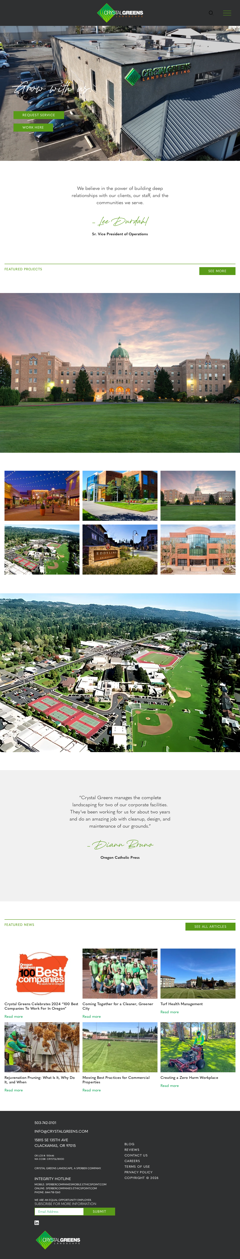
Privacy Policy (138, 1172)
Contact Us (136, 1155)
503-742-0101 (45, 1122)
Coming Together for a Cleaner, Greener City (117, 1006)
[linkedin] (38, 1223)
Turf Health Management (181, 1004)
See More (217, 271)
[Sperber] (120, 13)
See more (120, 384)
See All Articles (210, 927)
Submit (99, 1211)
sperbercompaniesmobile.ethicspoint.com (76, 1184)
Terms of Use (137, 1166)
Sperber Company (88, 1168)
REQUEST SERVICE (38, 115)
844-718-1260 (52, 1192)
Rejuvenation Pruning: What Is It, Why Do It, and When (39, 1079)
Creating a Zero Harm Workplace (189, 1077)
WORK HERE (33, 127)
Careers (132, 1161)
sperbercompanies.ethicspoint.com (71, 1188)
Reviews (132, 1150)
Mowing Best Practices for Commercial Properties (116, 1079)
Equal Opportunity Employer (70, 1200)
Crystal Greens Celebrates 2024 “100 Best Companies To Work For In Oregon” (41, 1006)
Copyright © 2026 (141, 1178)
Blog (129, 1144)
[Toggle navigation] (211, 13)
